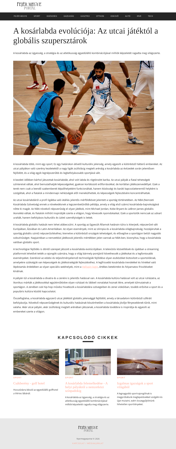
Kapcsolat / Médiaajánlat (88, 443)
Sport (17, 378)
